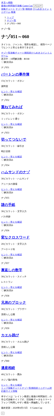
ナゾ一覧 (20, 9)
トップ (10, 17)
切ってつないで (13, 139)
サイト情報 (11, 391)
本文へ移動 (7, 2)
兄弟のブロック (13, 302)
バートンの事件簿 (15, 74)
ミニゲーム (44, 388)
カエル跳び (10, 335)
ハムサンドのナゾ (15, 172)
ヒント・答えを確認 (11, 91)
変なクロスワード (15, 237)
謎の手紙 (8, 205)
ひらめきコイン (41, 9)
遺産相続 (8, 368)
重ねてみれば (12, 107)
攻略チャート (8, 9)
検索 (13, 12)
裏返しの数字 (11, 270)
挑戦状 (28, 9)
